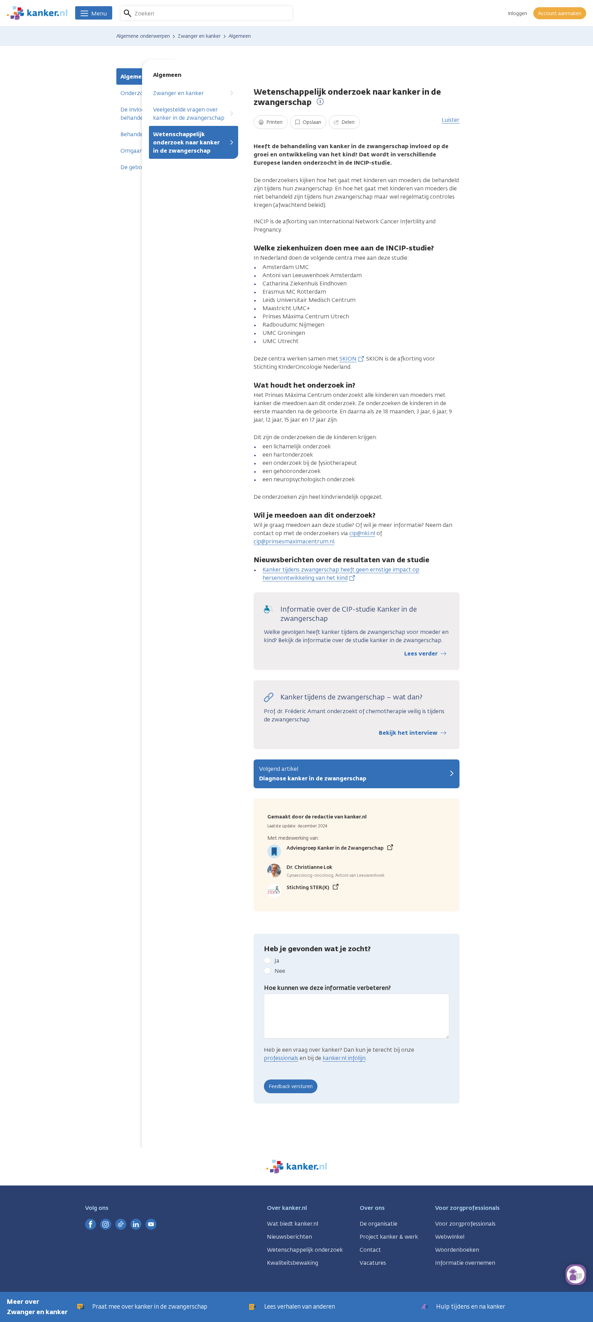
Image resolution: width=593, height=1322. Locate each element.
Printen (273, 122)
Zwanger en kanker (178, 93)
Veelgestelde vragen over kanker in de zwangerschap (188, 113)
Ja (277, 960)
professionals (281, 1058)
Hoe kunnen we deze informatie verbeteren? (327, 988)
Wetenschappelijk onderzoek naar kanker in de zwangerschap (186, 142)
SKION (348, 358)
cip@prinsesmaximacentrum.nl (294, 541)
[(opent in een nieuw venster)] (90, 1224)
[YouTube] (151, 1224)
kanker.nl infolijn (344, 1058)
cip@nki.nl (362, 533)
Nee (280, 971)
